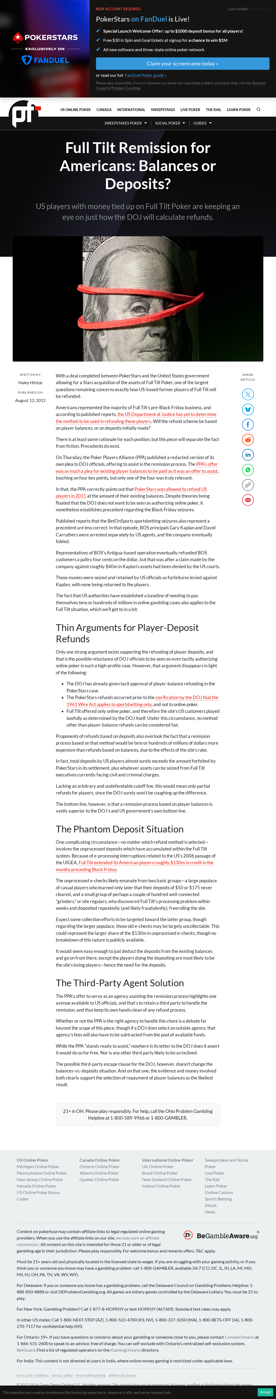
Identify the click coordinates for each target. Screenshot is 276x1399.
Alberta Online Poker (99, 1172)
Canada (104, 109)
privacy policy (62, 1375)
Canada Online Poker (100, 1159)
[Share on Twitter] (248, 394)
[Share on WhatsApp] (248, 470)
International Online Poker (168, 1159)
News (210, 1211)
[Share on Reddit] (248, 440)
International (131, 109)
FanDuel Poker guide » (145, 75)
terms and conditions (33, 1375)
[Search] (258, 109)
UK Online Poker (158, 1166)
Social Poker (167, 123)
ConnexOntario (239, 1336)
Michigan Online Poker (38, 1166)
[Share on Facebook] (248, 425)
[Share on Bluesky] (248, 409)
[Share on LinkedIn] (248, 455)
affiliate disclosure (122, 1375)
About (211, 1205)
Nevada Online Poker (36, 1185)
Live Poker (190, 109)
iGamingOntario (125, 1349)
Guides (200, 123)
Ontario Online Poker (100, 1166)
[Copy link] (248, 485)
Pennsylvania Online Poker (42, 1172)
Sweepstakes (163, 109)
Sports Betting (218, 1198)
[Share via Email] (248, 500)
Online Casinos (219, 1192)
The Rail (213, 109)
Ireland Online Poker (161, 1185)
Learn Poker (239, 109)
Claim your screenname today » (183, 63)
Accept (265, 1392)
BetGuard (26, 1349)
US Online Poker (75, 109)
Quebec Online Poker (99, 1179)
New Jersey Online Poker (40, 1179)
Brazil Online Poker (160, 1172)
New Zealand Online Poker (167, 1179)
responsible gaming (90, 1375)
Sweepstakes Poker (123, 123)
